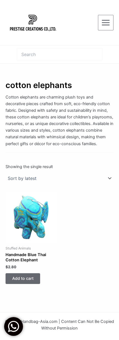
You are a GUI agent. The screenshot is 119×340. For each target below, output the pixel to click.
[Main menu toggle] (105, 22)
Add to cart (22, 278)
